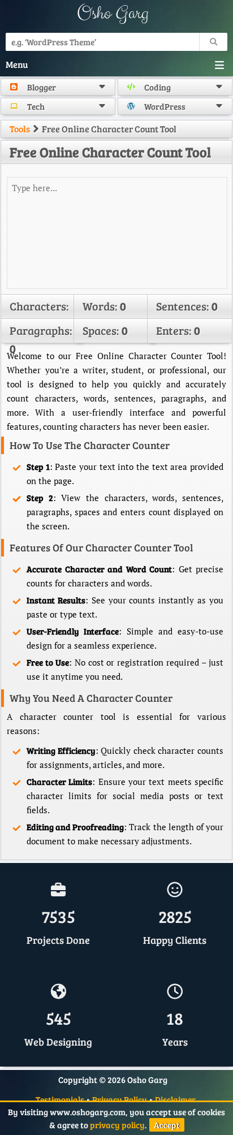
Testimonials (60, 1099)
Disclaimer (175, 1099)
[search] (213, 42)
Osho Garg (112, 13)
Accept (167, 1124)
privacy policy (117, 1124)
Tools (20, 129)
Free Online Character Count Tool (110, 152)
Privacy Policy (119, 1099)
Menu (17, 64)
